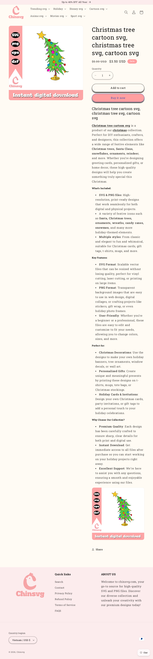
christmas (120, 130)
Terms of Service (65, 604)
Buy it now (118, 98)
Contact (59, 587)
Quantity (97, 68)
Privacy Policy (63, 593)
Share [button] (99, 549)
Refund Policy (63, 599)
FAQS (58, 610)
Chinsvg (21, 652)
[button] (39, 8)
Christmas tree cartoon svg (111, 125)
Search (59, 581)
